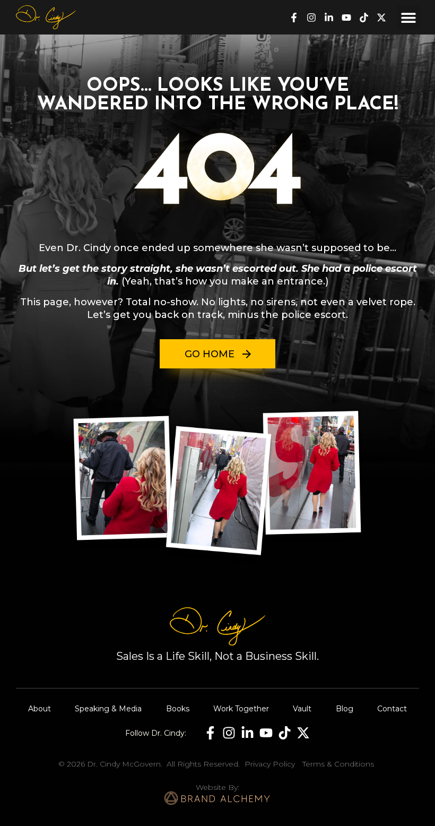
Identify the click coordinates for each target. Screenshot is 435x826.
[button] (409, 17)
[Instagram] (311, 17)
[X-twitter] (381, 17)
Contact (392, 708)
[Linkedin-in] (329, 17)
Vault (302, 708)
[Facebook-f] (294, 17)
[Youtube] (346, 17)
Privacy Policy (270, 764)
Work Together (241, 708)
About (39, 708)
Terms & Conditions (338, 764)
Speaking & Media (108, 708)
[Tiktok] (364, 17)
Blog (344, 708)
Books (177, 708)
